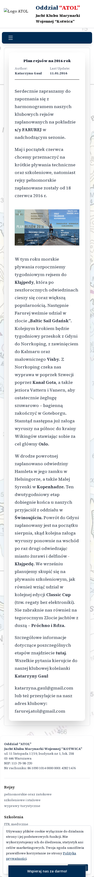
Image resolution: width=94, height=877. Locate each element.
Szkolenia (13, 816)
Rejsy (9, 787)
